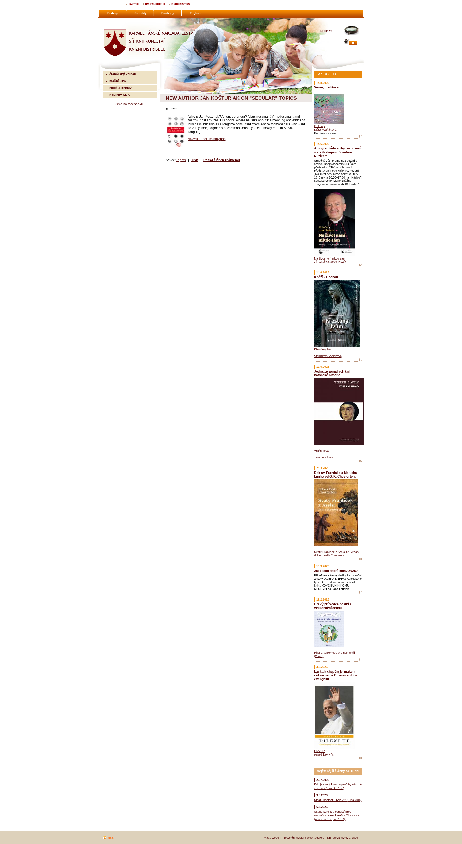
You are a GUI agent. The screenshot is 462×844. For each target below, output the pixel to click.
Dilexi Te (319, 751)
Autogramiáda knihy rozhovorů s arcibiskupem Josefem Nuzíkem (337, 151)
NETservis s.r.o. (337, 837)
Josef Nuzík (338, 261)
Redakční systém (294, 837)
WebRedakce (315, 837)
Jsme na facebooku (129, 104)
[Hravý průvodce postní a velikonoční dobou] (360, 659)
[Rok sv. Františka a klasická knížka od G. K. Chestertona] (360, 559)
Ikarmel (134, 3)
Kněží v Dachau (326, 277)
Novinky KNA (119, 94)
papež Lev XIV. (324, 754)
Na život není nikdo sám (329, 258)
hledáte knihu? (120, 88)
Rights (181, 160)
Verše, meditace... (327, 87)
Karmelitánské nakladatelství (124, 20)
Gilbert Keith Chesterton (329, 555)
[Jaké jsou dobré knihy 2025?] (360, 592)
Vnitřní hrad (321, 450)
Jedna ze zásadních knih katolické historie (332, 373)
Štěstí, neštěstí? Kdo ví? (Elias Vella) (338, 800)
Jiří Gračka (321, 261)
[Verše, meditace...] (360, 136)
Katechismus (180, 3)
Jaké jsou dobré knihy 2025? (336, 570)
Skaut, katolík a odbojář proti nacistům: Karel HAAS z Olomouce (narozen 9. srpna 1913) (336, 815)
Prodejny (167, 13)
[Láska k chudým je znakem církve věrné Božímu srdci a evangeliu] (360, 758)
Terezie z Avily (323, 457)
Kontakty (140, 13)
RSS (111, 837)
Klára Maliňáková (325, 129)
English (195, 13)
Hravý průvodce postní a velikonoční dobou (333, 606)
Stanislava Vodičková (328, 356)
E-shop (112, 13)
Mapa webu (271, 837)
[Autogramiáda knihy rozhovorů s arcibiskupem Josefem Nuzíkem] (360, 265)
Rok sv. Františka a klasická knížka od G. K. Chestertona (335, 474)
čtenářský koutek (122, 74)
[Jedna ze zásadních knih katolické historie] (360, 461)
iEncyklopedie (155, 3)
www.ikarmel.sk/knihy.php (207, 139)
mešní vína (117, 81)
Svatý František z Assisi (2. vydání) (337, 551)
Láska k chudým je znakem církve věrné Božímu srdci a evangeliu (335, 675)
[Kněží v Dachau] (360, 359)
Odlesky (319, 126)
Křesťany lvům (323, 349)
